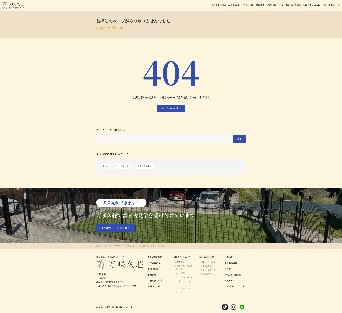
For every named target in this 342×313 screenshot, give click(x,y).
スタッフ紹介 (180, 273)
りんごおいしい (144, 166)
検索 (239, 139)
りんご (106, 166)
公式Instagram (232, 274)
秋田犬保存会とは (208, 274)
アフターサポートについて (184, 282)
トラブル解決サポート (209, 270)
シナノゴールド (123, 166)
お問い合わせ (328, 5)
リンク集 (178, 292)
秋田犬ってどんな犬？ (209, 262)
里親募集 (260, 5)
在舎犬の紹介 (234, 5)
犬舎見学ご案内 (218, 5)
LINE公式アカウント (234, 286)
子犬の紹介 (248, 5)
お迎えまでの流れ (311, 5)
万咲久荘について (275, 5)
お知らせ (228, 257)
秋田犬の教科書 (293, 5)
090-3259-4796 (109, 285)
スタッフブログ (114, 245)
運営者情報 (179, 262)
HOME (99, 245)
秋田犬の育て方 (207, 266)
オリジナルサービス (183, 288)
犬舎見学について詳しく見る (115, 228)
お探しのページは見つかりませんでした (146, 245)
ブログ (227, 268)
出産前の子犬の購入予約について (184, 267)
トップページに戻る (171, 108)
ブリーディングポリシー (184, 277)
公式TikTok (230, 280)
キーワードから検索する (111, 130)
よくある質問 (230, 262)
